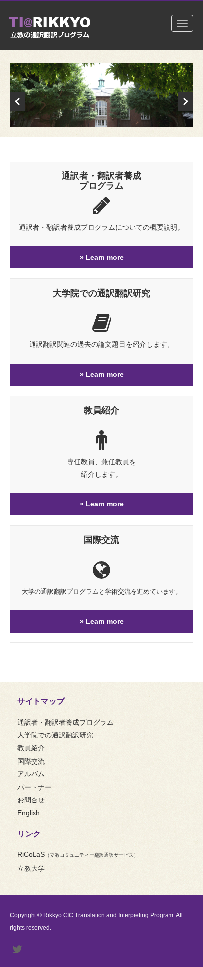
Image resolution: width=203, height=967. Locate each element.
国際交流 (101, 540)
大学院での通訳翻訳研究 (101, 293)
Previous (17, 101)
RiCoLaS (77, 854)
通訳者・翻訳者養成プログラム (101, 181)
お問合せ (31, 800)
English (28, 813)
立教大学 (31, 868)
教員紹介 (101, 410)
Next (185, 101)
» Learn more (102, 257)
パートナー (34, 787)
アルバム (31, 774)
